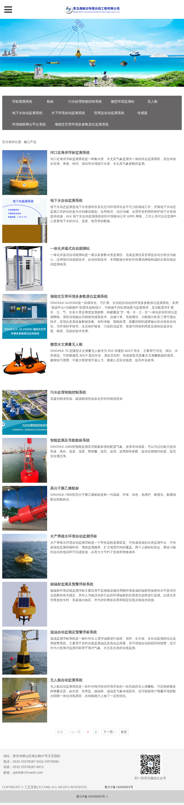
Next (178, 53)
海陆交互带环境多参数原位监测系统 (82, 124)
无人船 (152, 101)
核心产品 (30, 142)
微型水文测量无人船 (66, 344)
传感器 (142, 112)
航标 (50, 101)
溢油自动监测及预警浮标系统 (73, 632)
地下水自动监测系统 (27, 112)
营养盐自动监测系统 (109, 112)
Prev (6, 53)
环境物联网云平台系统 (29, 124)
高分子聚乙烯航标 (64, 488)
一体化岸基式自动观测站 (70, 248)
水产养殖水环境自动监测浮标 (73, 536)
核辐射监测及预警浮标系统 (71, 584)
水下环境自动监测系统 (68, 112)
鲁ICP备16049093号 (119, 787)
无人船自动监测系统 (66, 679)
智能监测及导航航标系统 (70, 440)
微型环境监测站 (122, 101)
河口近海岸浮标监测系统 (70, 152)
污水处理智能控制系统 (85, 101)
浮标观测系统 (22, 101)
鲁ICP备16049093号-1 (92, 796)
